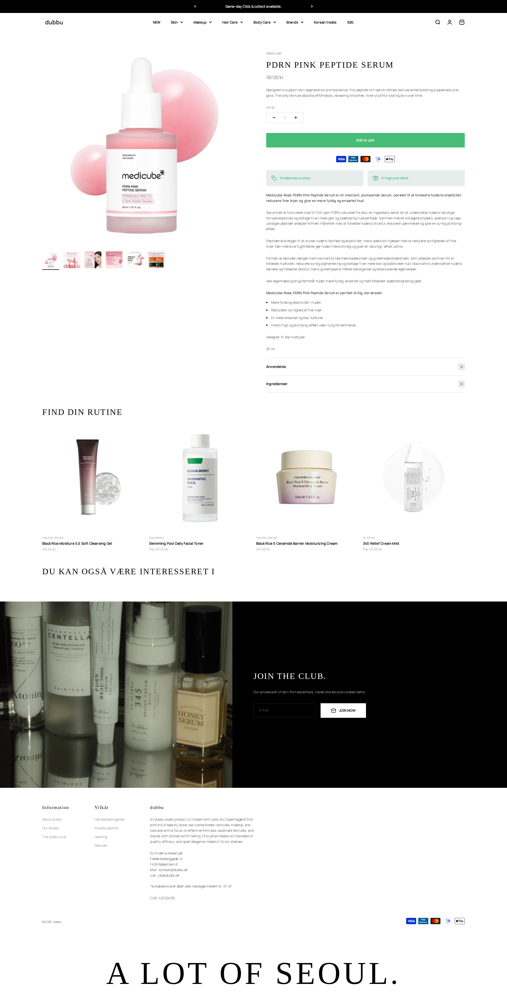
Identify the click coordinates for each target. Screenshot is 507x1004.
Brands (292, 22)
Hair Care (230, 22)
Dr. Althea (369, 537)
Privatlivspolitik (106, 828)
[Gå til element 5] (135, 260)
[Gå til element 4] (114, 260)
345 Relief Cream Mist (381, 543)
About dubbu (52, 819)
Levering (101, 836)
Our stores (50, 828)
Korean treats (325, 22)
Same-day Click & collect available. (254, 6)
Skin (174, 22)
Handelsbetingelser (110, 819)
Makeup (200, 22)
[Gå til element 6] (156, 260)
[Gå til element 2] (71, 260)
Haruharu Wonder (53, 537)
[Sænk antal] (274, 117)
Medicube (273, 53)
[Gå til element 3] (92, 260)
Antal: (270, 107)
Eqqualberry (156, 537)
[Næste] (312, 6)
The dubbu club (54, 836)
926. (350, 22)
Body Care (262, 22)
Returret (101, 845)
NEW (157, 22)
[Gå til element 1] (50, 260)
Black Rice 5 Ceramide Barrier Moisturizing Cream (296, 543)
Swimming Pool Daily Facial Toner (176, 543)
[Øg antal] (295, 117)
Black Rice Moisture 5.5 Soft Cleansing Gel (77, 543)
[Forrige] (195, 6)
